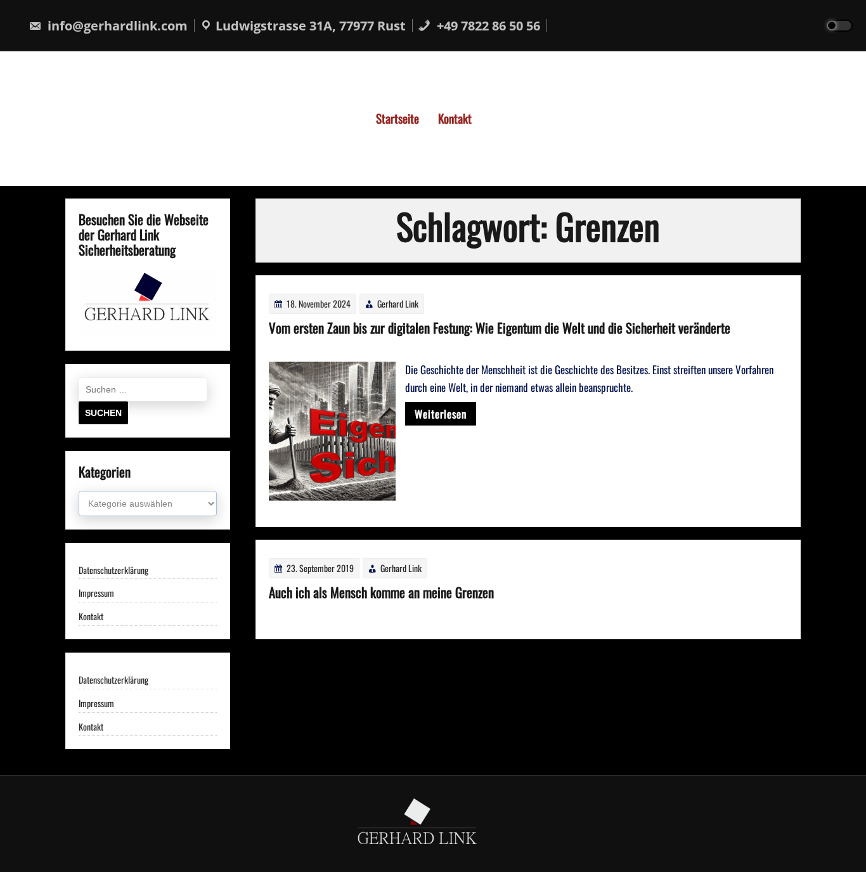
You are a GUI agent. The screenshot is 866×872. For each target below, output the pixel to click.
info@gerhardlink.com (116, 25)
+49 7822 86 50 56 (487, 25)
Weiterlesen (441, 414)
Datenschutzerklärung (113, 570)
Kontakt (455, 118)
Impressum (96, 593)
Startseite (397, 118)
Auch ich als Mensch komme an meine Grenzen (381, 592)
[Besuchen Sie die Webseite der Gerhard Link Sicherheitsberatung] (148, 332)
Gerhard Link (397, 303)
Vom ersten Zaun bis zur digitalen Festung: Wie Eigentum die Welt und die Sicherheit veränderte (499, 327)
